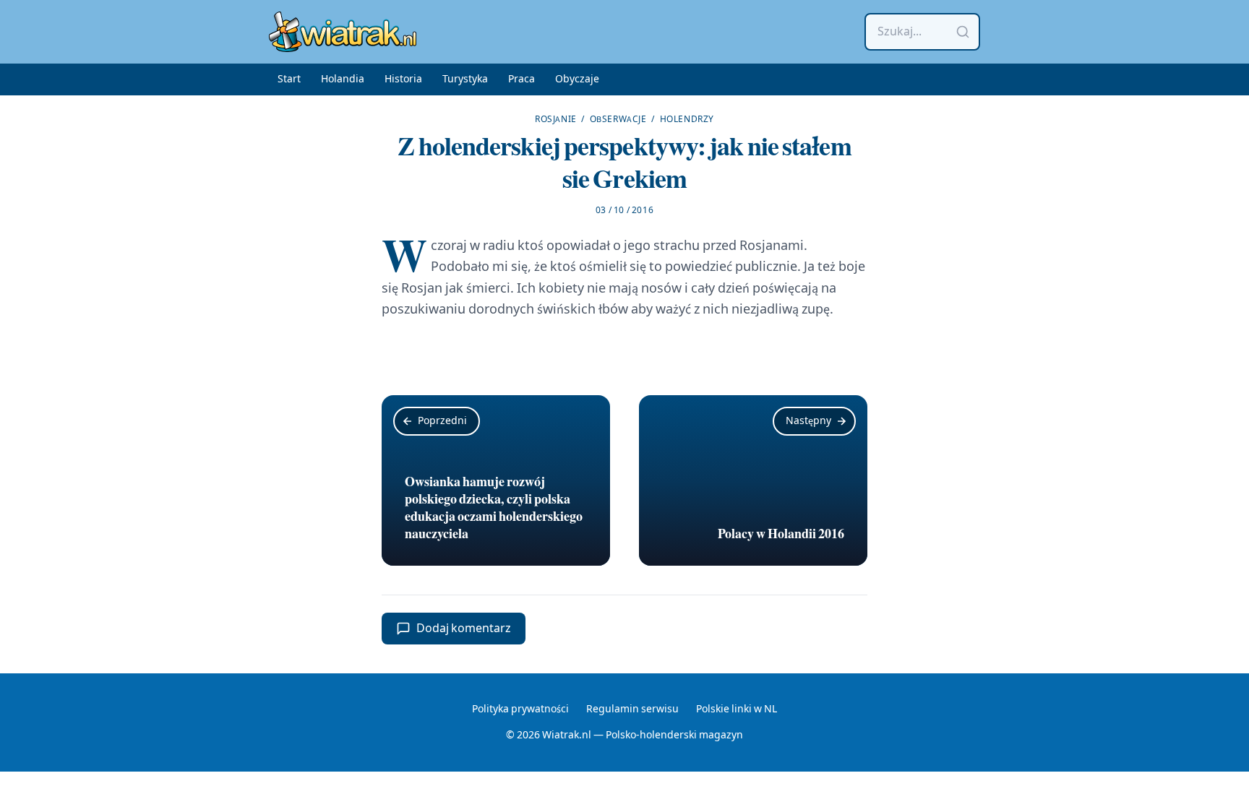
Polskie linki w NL (736, 709)
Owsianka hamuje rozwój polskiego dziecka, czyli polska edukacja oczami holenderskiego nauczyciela (494, 508)
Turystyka (465, 79)
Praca (521, 79)
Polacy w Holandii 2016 (781, 534)
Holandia (342, 79)
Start (289, 79)
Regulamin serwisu (632, 709)
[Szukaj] (962, 31)
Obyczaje (577, 79)
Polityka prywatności (520, 709)
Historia (403, 79)
